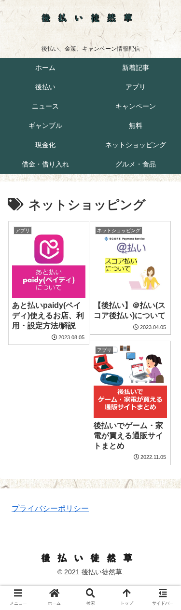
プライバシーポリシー (50, 508)
